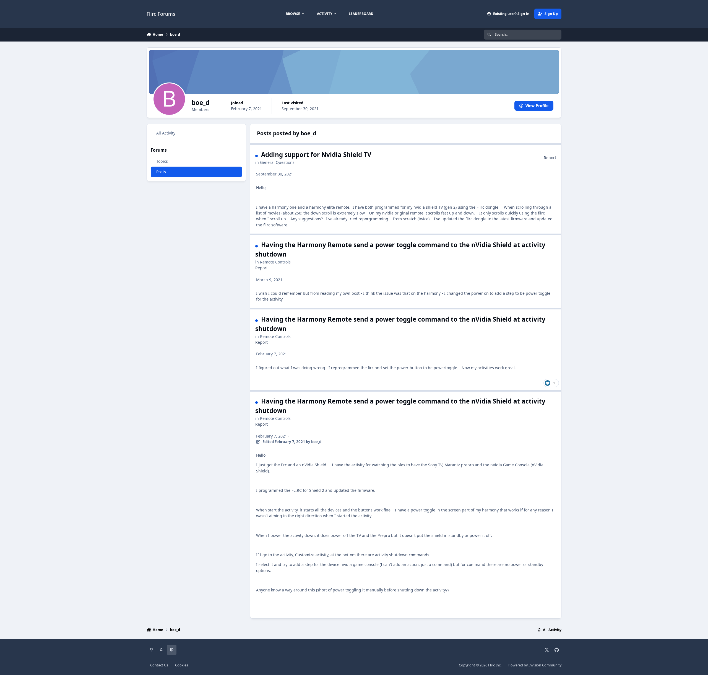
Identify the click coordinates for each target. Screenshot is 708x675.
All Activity (165, 133)
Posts (161, 171)
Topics (162, 161)
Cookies (181, 665)
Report (550, 157)
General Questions (277, 162)
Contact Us (159, 665)
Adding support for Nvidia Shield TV (316, 154)
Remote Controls (275, 262)
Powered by (534, 665)
